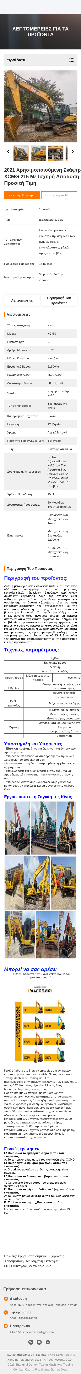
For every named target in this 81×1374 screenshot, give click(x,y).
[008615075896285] (48, 1343)
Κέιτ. (37, 974)
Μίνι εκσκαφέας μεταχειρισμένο (27, 1266)
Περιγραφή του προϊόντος (59, 300)
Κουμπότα (47, 977)
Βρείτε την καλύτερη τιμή (24, 195)
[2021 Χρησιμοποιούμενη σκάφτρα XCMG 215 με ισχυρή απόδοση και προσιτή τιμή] (40, 106)
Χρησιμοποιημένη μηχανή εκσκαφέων (32, 1261)
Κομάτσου (64, 974)
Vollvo (52, 974)
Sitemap (41, 1354)
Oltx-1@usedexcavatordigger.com (32, 1332)
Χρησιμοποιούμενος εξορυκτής (41, 1256)
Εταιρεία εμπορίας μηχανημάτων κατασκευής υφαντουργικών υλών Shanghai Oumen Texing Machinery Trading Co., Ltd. (38, 1074)
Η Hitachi (16, 974)
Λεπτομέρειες (22, 300)
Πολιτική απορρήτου (19, 1354)
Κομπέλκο (33, 977)
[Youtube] (39, 1343)
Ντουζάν (28, 974)
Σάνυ (44, 974)
